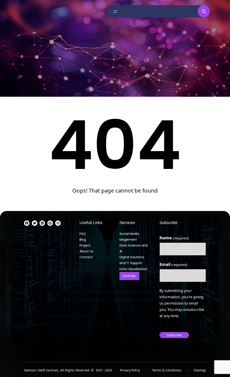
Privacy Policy (130, 370)
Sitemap (200, 370)
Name (174, 237)
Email (173, 264)
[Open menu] (115, 11)
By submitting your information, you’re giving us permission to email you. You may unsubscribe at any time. (181, 303)
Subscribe (174, 335)
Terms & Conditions (166, 370)
